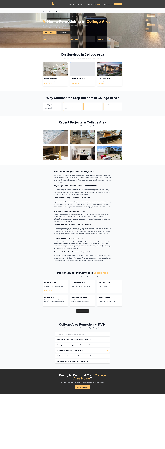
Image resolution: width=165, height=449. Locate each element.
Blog (92, 4)
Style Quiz (97, 4)
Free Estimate (118, 4)
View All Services (82, 311)
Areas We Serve (80, 4)
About (88, 4)
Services (71, 4)
